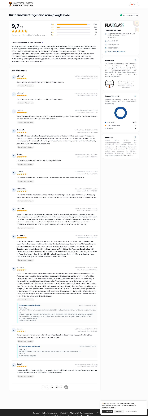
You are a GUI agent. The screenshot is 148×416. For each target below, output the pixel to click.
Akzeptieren (108, 411)
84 (52, 387)
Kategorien (63, 413)
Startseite (36, 413)
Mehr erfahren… (129, 155)
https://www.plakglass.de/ (116, 51)
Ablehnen (119, 411)
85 (57, 387)
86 (61, 387)
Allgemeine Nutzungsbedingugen (82, 413)
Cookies (99, 413)
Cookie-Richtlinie (131, 411)
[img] (42, 42)
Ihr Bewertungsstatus (49, 413)
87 (66, 387)
